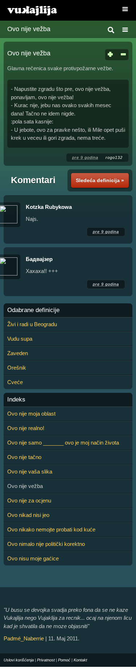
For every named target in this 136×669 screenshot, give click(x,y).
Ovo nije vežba (28, 29)
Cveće (15, 382)
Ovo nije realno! (25, 428)
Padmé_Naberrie (24, 638)
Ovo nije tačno (24, 457)
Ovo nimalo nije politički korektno (46, 544)
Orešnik (16, 368)
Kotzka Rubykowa (49, 207)
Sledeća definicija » (100, 180)
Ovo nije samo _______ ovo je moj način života (63, 442)
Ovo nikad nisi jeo (28, 515)
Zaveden (17, 353)
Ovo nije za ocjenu (29, 500)
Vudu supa (19, 339)
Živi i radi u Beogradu (32, 324)
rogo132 (114, 157)
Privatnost (46, 660)
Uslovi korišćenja (19, 660)
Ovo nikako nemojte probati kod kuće (51, 529)
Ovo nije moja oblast (31, 414)
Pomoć (64, 660)
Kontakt (80, 660)
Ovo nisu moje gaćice (33, 558)
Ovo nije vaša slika (29, 471)
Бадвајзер (39, 259)
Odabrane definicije (33, 310)
